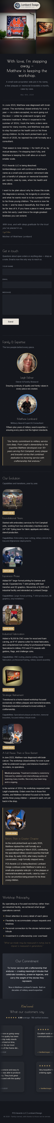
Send (10, 321)
